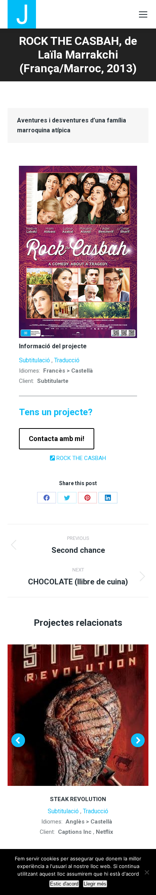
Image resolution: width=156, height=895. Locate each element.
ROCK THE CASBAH (80, 458)
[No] (146, 872)
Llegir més (95, 884)
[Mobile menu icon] (143, 14)
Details (78, 715)
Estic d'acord (64, 884)
